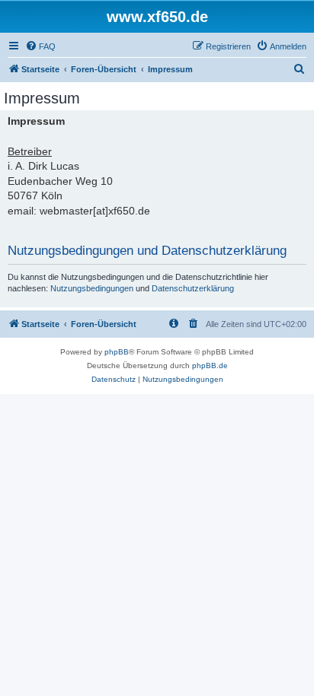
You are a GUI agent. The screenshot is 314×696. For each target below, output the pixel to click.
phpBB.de (210, 365)
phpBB (116, 352)
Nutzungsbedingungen (91, 288)
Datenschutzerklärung (193, 288)
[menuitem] (40, 46)
